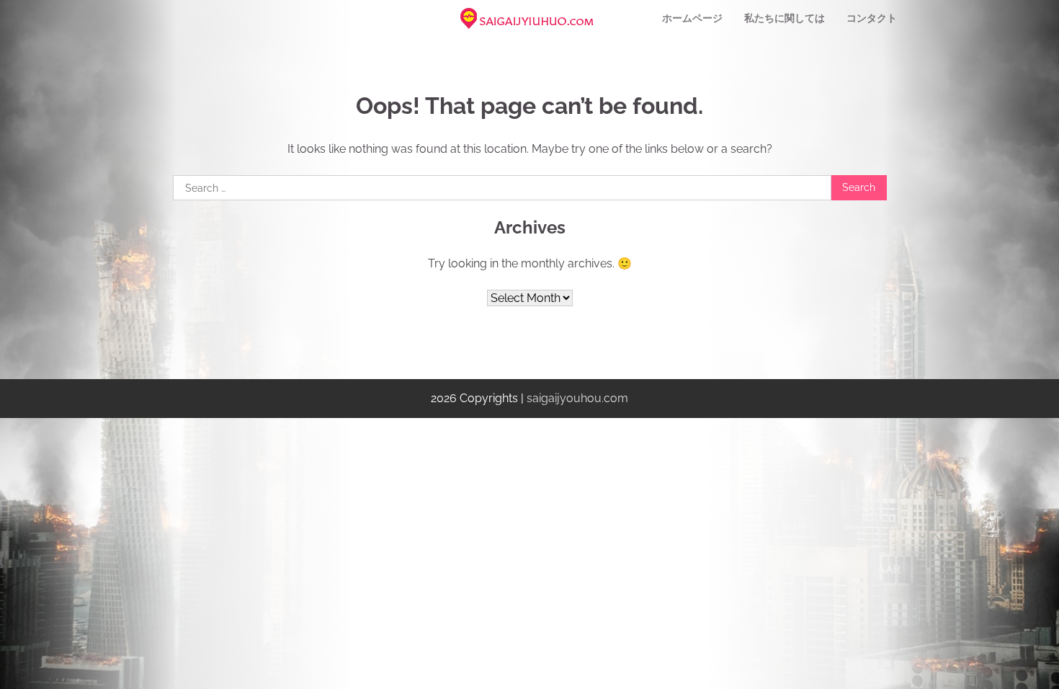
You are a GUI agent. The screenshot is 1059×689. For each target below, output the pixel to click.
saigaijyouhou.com (577, 398)
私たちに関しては (784, 18)
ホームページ (692, 18)
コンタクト (871, 18)
